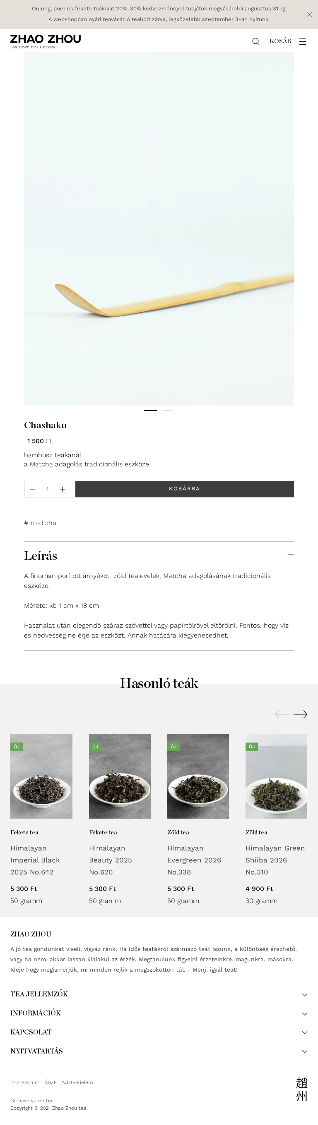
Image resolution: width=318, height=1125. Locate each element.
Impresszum (25, 1082)
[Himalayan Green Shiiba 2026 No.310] (276, 776)
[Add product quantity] (62, 489)
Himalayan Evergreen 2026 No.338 (194, 860)
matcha (44, 523)
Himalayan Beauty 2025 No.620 (110, 860)
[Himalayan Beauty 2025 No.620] (120, 776)
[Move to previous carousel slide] (282, 714)
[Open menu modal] (303, 41)
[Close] (310, 14)
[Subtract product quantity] (32, 489)
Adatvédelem (77, 1082)
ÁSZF (51, 1082)
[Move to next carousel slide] (301, 714)
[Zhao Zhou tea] (45, 41)
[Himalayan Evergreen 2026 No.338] (198, 776)
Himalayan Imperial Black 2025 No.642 (35, 860)
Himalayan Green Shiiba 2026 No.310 (275, 860)
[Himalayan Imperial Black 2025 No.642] (41, 776)
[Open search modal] (256, 41)
